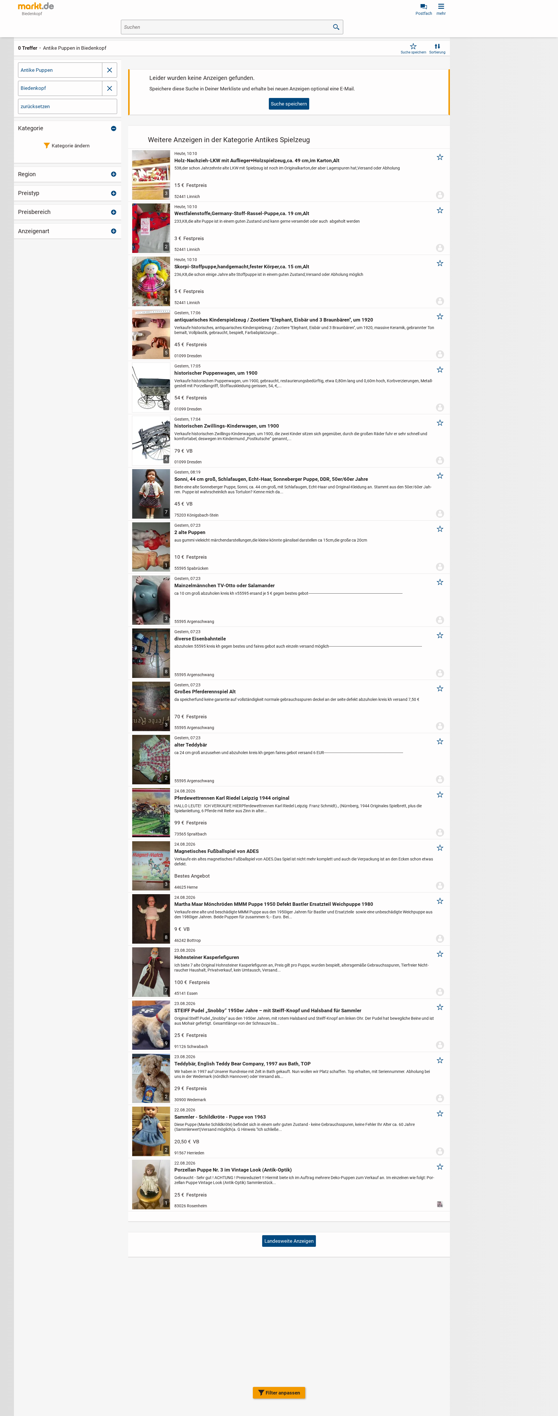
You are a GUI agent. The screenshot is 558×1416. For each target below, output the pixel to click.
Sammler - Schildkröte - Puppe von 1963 (220, 1117)
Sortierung (437, 52)
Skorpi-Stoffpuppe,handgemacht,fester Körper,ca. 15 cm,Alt (241, 266)
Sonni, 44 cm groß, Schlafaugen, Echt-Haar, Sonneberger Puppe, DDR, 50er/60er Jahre (271, 479)
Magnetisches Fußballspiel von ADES (216, 851)
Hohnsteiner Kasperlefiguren (206, 957)
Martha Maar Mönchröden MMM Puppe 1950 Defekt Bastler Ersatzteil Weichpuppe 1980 (273, 904)
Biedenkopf (33, 88)
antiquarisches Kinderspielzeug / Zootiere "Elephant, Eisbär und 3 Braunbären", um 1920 (273, 320)
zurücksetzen (35, 106)
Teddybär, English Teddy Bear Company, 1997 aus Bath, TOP (242, 1064)
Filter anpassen (283, 1393)
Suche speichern (413, 52)
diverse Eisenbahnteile (200, 639)
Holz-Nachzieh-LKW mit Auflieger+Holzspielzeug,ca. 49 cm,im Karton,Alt (256, 160)
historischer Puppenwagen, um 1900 (215, 373)
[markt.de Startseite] (36, 5)
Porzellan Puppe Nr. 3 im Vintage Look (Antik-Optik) (233, 1170)
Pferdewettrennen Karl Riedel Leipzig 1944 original (231, 798)
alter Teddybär (190, 745)
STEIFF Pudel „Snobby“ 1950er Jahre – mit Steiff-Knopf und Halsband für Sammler (267, 1010)
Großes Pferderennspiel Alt (205, 691)
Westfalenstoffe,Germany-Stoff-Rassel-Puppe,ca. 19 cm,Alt (241, 213)
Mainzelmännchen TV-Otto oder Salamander (224, 585)
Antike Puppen (37, 70)
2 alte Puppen (189, 532)
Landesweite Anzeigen (289, 1241)
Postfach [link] (424, 13)
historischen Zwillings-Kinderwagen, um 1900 (226, 426)
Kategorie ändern (71, 146)
